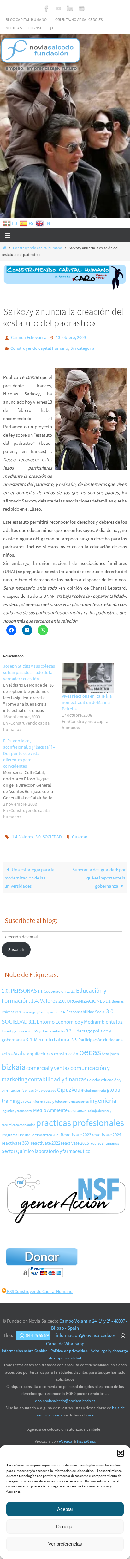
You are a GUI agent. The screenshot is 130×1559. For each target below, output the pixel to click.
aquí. (92, 1410)
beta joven (110, 1049)
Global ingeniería (93, 1086)
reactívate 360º (16, 1138)
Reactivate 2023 (76, 1130)
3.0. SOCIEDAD (48, 833)
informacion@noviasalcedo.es (85, 1331)
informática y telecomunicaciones (60, 1096)
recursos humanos (104, 1138)
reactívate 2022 (45, 1138)
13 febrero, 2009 (71, 337)
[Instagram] (82, 8)
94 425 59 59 (37, 1331)
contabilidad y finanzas (57, 1074)
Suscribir (16, 945)
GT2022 (26, 1097)
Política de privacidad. (69, 1346)
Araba (20, 1048)
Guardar (79, 833)
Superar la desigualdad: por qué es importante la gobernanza (99, 873)
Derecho (93, 1075)
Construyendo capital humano (37, 248)
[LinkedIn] (70, 8)
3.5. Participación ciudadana (97, 1035)
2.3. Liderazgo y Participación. (37, 1007)
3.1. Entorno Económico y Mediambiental (72, 1017)
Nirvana (65, 1437)
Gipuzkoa (68, 1085)
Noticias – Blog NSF (24, 27)
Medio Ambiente (50, 1106)
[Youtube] (58, 8)
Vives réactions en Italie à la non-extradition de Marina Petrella (87, 699)
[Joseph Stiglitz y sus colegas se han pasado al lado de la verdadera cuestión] (32, 695)
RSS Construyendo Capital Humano (39, 1287)
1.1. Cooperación (52, 986)
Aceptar (65, 1509)
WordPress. (86, 1437)
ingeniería (102, 1096)
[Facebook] (47, 8)
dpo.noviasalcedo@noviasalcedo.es (65, 1396)
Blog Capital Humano (26, 19)
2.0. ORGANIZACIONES (81, 996)
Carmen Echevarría (28, 337)
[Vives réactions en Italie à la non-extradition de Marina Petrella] (88, 675)
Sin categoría (82, 346)
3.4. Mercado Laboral (48, 1035)
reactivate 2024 (106, 1130)
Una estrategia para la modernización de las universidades (29, 873)
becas (90, 1047)
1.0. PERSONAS (19, 986)
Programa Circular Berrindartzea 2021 (31, 1130)
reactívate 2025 (75, 1138)
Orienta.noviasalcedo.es (79, 19)
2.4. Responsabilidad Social (82, 1007)
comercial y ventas (48, 1063)
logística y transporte (17, 1106)
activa (7, 1049)
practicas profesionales (80, 1118)
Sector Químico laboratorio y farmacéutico (46, 1147)
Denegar (65, 1526)
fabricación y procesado (39, 1086)
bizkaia (14, 1062)
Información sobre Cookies (24, 1346)
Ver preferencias (65, 1544)
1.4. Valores (22, 833)
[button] (120, 1453)
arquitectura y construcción (52, 1049)
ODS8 (72, 1106)
